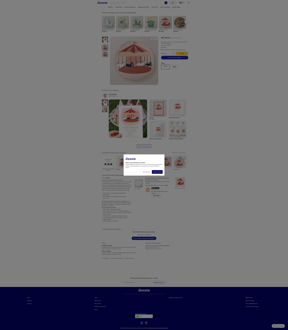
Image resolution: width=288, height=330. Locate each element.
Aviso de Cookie (145, 164)
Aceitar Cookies (157, 172)
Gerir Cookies (146, 172)
